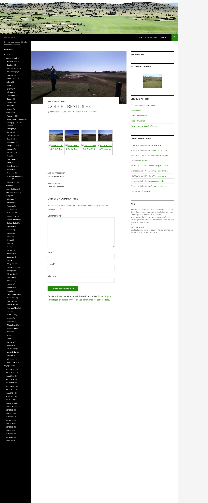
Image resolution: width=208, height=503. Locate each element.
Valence (10, 109)
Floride (9, 230)
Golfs (6, 55)
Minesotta (11, 274)
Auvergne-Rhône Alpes (15, 119)
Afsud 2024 (53, 101)
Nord (9, 156)
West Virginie (12, 352)
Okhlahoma (11, 315)
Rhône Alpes (11, 182)
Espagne (9, 89)
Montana (10, 284)
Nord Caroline (12, 304)
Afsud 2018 (10, 379)
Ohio (9, 311)
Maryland (10, 264)
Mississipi (10, 277)
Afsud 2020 (10, 383)
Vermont (10, 342)
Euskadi (10, 99)
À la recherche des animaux (143, 105)
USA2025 (9, 440)
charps (67, 112)
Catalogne (11, 95)
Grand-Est (11, 139)
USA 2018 (9, 430)
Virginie (10, 345)
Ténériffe (10, 106)
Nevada (10, 291)
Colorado (10, 213)
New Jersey (11, 298)
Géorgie (10, 233)
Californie (10, 209)
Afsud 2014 (10, 369)
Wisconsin (11, 355)
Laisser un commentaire (86, 112)
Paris (9, 163)
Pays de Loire (12, 166)
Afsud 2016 (10, 376)
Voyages (62, 101)
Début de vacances (139, 115)
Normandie (11, 159)
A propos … (165, 37)
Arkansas (10, 206)
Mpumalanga (12, 72)
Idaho (9, 236)
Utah (9, 338)
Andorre (9, 82)
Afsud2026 (10, 400)
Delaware (10, 226)
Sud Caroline (12, 328)
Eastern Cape (12, 61)
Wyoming (10, 359)
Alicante (10, 92)
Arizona (10, 203)
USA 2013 (9, 413)
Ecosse (8, 85)
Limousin (10, 149)
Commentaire (55, 215)
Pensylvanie (11, 321)
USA (7, 196)
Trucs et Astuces (12, 406)
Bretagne (10, 129)
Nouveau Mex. (12, 308)
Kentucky (10, 253)
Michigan (10, 270)
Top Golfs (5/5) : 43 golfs (147, 37)
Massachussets (12, 267)
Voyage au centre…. (161, 165)
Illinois (9, 240)
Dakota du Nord (13, 220)
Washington (11, 349)
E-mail (51, 264)
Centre (9, 132)
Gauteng (10, 65)
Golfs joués (10, 37)
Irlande (8, 186)
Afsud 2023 (10, 389)
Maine (9, 260)
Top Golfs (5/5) (9, 362)
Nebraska (10, 287)
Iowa (9, 247)
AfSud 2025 (10, 396)
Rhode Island (12, 325)
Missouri (10, 281)
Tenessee (10, 332)
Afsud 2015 (10, 372)
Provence (10, 173)
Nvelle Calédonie (12, 189)
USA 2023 (9, 437)
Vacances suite (159, 176)
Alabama (10, 199)
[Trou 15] (152, 75)
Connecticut (11, 216)
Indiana (10, 243)
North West (11, 75)
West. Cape (11, 78)
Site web (52, 275)
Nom (51, 252)
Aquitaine (10, 116)
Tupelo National (138, 121)
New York (10, 301)
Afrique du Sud (11, 58)
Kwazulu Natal (12, 68)
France (8, 112)
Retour (145, 160)
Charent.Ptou (12, 135)
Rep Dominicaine (12, 192)
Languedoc (11, 146)
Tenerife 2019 (11, 403)
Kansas (9, 250)
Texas (9, 335)
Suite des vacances (56, 185)
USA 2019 (9, 434)
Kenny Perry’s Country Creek (143, 126)
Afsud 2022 (10, 386)
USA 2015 (9, 420)
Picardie (10, 169)
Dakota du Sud (12, 223)
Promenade (136, 110)
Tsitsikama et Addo (56, 175)
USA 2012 (9, 410)
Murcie (9, 102)
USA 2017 (9, 427)
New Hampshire (13, 294)
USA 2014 (9, 417)
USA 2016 (9, 423)
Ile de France (12, 142)
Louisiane (10, 257)
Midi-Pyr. (10, 152)
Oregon (10, 318)
